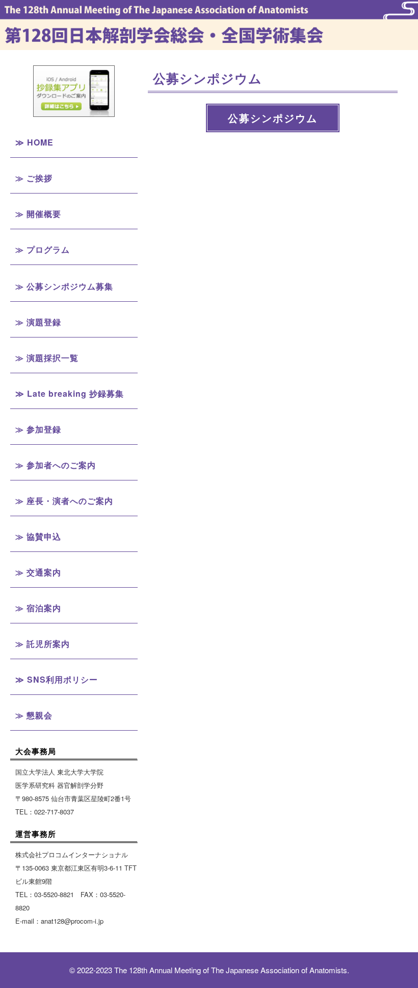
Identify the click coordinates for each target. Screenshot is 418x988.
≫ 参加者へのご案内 (55, 465)
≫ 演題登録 (38, 322)
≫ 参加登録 (38, 429)
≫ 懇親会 (34, 715)
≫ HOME (34, 142)
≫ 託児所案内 (42, 643)
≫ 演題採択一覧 (47, 358)
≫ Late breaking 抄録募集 (69, 393)
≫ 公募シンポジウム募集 (64, 286)
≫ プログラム (42, 249)
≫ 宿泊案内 (38, 608)
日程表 (74, 303)
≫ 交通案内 (38, 572)
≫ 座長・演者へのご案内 (64, 501)
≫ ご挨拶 (34, 178)
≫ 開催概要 (38, 214)
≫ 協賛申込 (38, 536)
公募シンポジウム (74, 376)
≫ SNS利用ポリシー (56, 679)
